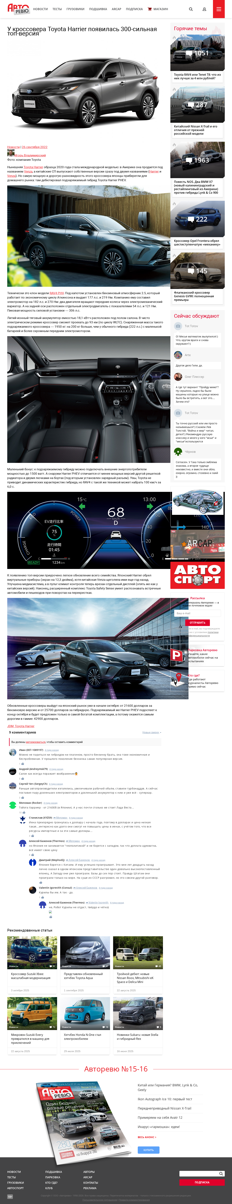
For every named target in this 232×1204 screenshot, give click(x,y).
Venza (28, 171)
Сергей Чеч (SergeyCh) (33, 783)
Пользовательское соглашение (99, 1200)
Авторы (89, 1172)
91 (54, 966)
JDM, (11, 726)
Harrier (154, 171)
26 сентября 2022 (34, 147)
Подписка (134, 9)
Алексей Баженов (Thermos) (47, 841)
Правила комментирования (134, 1200)
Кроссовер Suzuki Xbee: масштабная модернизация (30, 976)
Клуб (49, 1188)
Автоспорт (15, 1188)
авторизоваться (35, 742)
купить (149, 1150)
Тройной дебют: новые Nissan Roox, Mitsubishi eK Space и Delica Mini (135, 978)
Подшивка (98, 9)
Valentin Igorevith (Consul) (55, 887)
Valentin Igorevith (97, 902)
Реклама (89, 1188)
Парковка (52, 1177)
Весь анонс (146, 1137)
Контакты (90, 1182)
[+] (23, 763)
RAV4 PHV (57, 293)
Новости (40, 9)
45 (160, 966)
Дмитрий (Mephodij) (52, 860)
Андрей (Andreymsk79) (33, 769)
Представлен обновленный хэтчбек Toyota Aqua (83, 976)
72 (54, 1027)
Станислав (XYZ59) (40, 817)
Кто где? (51, 1182)
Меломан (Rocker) (30, 802)
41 (107, 966)
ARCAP (116, 9)
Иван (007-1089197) (31, 750)
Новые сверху (150, 732)
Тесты (57, 9)
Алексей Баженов (78, 860)
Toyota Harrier (33, 167)
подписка (202, 1182)
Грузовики (75, 9)
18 (107, 1027)
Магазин (161, 9)
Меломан (60, 817)
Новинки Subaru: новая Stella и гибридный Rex (137, 1037)
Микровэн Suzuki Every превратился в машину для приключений (30, 1039)
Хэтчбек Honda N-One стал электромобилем (82, 1037)
